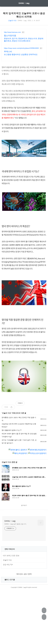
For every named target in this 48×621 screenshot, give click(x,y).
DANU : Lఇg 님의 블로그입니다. (15, 524)
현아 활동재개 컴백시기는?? (12, 430)
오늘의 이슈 (12, 20)
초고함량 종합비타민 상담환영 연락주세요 (21, 54)
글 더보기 (24, 505)
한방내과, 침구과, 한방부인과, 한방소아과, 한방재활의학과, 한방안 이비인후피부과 (23, 40)
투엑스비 (8, 51)
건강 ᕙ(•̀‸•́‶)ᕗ (8, 564)
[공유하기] (11, 407)
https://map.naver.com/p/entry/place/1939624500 (21, 48)
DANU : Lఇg (24, 3)
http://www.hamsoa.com (12, 32)
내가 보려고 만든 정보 (11, 555)
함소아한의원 (10, 35)
